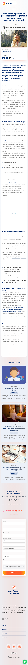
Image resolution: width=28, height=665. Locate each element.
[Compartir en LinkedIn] (3, 58)
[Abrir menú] (14, 3)
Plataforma (5, 629)
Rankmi (4, 601)
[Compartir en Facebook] (7, 58)
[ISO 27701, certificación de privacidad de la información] (19, 646)
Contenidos (5, 633)
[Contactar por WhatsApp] (25, 662)
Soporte (4, 625)
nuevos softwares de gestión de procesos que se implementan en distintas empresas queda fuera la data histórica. (13, 309)
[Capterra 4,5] (14, 653)
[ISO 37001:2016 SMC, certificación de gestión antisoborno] (14, 646)
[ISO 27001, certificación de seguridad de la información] (8, 646)
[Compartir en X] (10, 58)
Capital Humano (7, 51)
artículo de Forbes (12, 182)
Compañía (5, 637)
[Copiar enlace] (13, 58)
